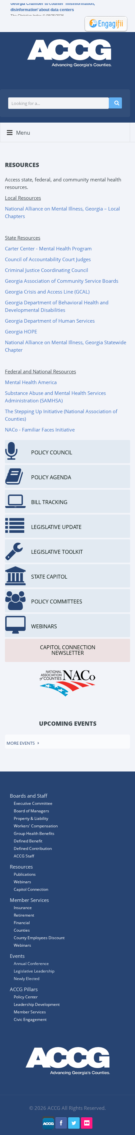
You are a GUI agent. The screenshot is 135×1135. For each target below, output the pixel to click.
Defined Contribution (33, 848)
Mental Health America (31, 382)
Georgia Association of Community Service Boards (61, 281)
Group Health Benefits (34, 833)
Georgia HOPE (21, 331)
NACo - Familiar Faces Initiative (40, 429)
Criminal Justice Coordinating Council (46, 270)
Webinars (22, 945)
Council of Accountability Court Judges (48, 259)
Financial (22, 922)
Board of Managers (31, 811)
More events (21, 743)
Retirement (24, 915)
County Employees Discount (39, 937)
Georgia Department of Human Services (50, 320)
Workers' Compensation (36, 826)
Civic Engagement (30, 1019)
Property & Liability (31, 818)
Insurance (23, 907)
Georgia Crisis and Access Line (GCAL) (47, 291)
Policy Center (26, 997)
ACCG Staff (24, 856)
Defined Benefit (28, 841)
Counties (22, 930)
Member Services (30, 1012)
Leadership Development (37, 1004)
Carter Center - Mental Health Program (48, 248)
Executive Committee (33, 803)
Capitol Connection (31, 889)
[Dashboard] (104, 23)
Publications (25, 874)
